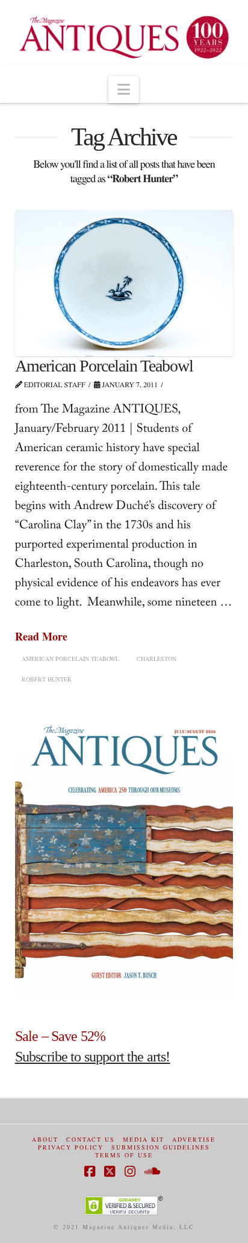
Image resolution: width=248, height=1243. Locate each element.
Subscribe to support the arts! (92, 1056)
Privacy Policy (71, 1147)
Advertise (193, 1139)
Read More (41, 636)
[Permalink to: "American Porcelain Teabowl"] (124, 283)
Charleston (156, 658)
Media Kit (143, 1139)
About (45, 1139)
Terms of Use (124, 1155)
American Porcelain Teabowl (104, 365)
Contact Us (90, 1139)
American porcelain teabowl (70, 658)
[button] (123, 90)
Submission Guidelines (160, 1147)
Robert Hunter (47, 679)
